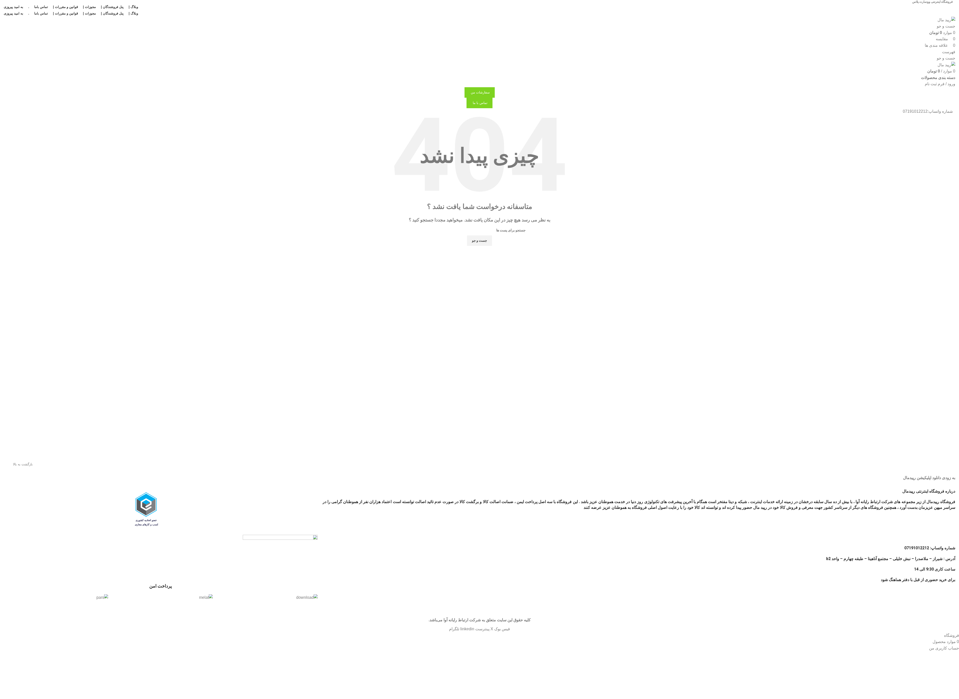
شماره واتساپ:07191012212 (928, 111)
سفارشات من (480, 92)
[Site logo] (946, 19)
